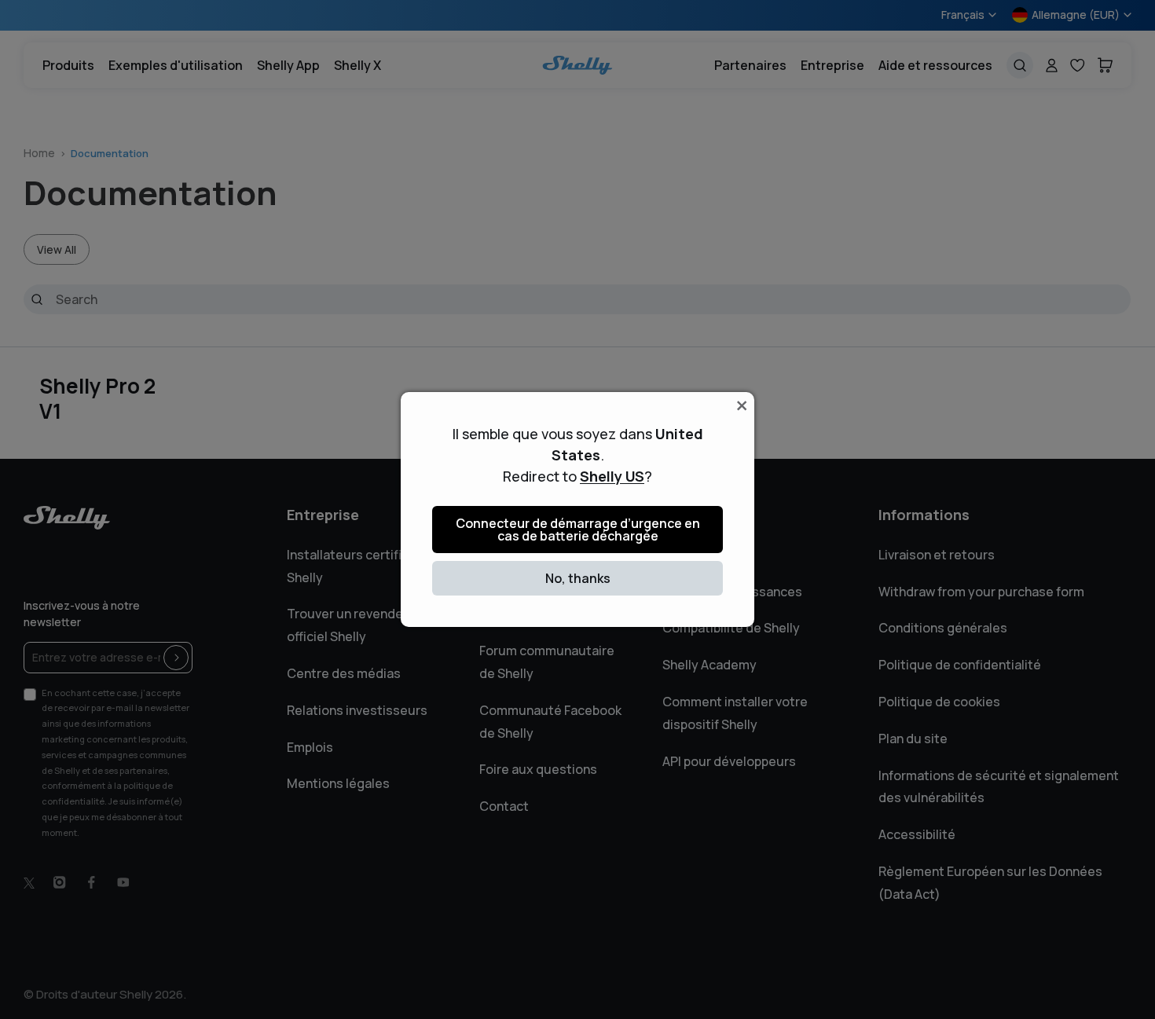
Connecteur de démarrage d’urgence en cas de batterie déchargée (578, 529)
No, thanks (577, 578)
